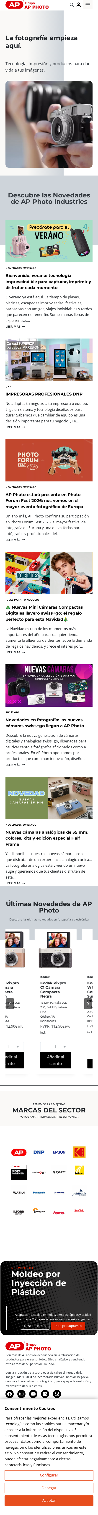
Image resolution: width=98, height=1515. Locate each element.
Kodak (17, 977)
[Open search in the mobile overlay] (72, 5)
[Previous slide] (10, 1003)
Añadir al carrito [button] (28, 1060)
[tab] (32, 1080)
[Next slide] (88, 1003)
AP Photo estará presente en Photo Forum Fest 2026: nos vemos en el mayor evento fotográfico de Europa (44, 500)
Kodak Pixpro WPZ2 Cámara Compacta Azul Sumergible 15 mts (74, 992)
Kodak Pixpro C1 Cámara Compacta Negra (26, 989)
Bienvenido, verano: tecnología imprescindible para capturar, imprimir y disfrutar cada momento (48, 281)
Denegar (49, 1487)
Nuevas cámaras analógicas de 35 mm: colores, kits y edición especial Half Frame (46, 838)
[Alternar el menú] (88, 4)
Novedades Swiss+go (20, 268)
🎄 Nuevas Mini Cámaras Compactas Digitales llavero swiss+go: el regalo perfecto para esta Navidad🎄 (44, 613)
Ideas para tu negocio (22, 599)
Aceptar (49, 1500)
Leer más (15, 326)
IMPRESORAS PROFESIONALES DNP (44, 394)
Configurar (49, 1475)
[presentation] (49, 241)
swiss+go (12, 712)
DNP (8, 386)
